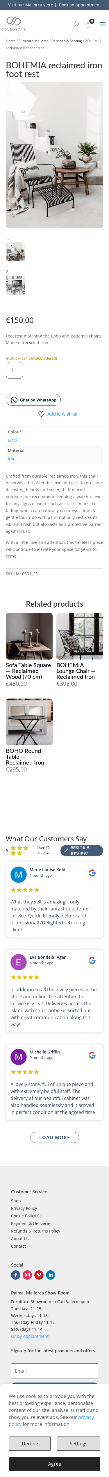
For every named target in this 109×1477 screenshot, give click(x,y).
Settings (78, 1443)
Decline (30, 1443)
